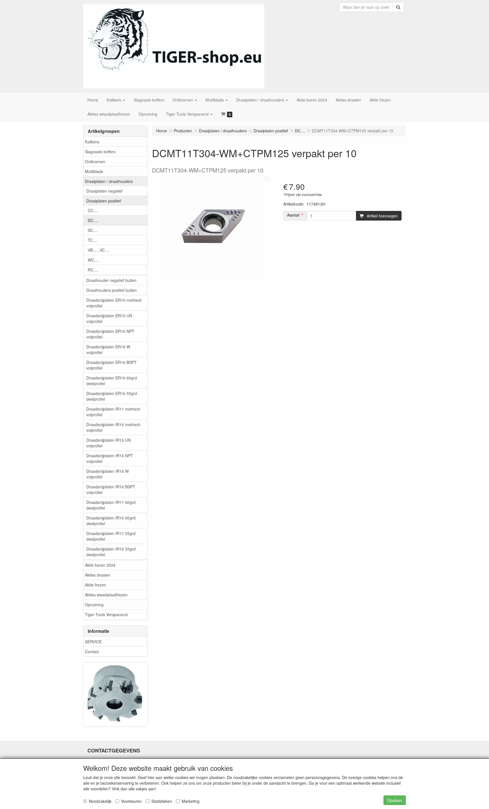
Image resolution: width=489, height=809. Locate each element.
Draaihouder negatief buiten (111, 280)
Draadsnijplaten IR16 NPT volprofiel (109, 458)
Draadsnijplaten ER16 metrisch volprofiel (114, 303)
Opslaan (394, 800)
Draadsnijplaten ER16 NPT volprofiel (110, 334)
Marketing (191, 801)
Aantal (293, 215)
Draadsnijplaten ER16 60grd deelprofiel (111, 380)
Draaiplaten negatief (104, 191)
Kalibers (92, 141)
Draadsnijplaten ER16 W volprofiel (108, 349)
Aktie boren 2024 (100, 565)
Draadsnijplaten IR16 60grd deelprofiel (111, 520)
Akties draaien (97, 575)
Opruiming (94, 604)
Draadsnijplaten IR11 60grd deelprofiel (111, 505)
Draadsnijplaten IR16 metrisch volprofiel (113, 427)
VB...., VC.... (98, 250)
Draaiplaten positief (103, 201)
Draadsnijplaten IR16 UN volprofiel (108, 442)
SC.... (93, 230)
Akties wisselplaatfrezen (106, 594)
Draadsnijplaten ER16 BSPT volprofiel (111, 365)
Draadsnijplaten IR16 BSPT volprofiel (110, 489)
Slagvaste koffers (100, 151)
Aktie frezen (95, 585)
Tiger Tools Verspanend (106, 614)
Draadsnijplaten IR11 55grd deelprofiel (111, 536)
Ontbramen (95, 161)
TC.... (92, 240)
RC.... (93, 270)
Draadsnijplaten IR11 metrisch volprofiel (113, 411)
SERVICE (93, 641)
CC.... (93, 210)
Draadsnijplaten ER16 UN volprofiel (109, 318)
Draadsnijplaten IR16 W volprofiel (107, 474)
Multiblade (94, 171)
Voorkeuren (131, 801)
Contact (92, 651)
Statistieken (161, 801)
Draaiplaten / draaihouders (109, 181)
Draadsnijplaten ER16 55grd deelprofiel (111, 396)
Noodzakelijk (100, 801)
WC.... (93, 260)
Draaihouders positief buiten (111, 290)
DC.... (93, 220)
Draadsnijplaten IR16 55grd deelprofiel (111, 551)
